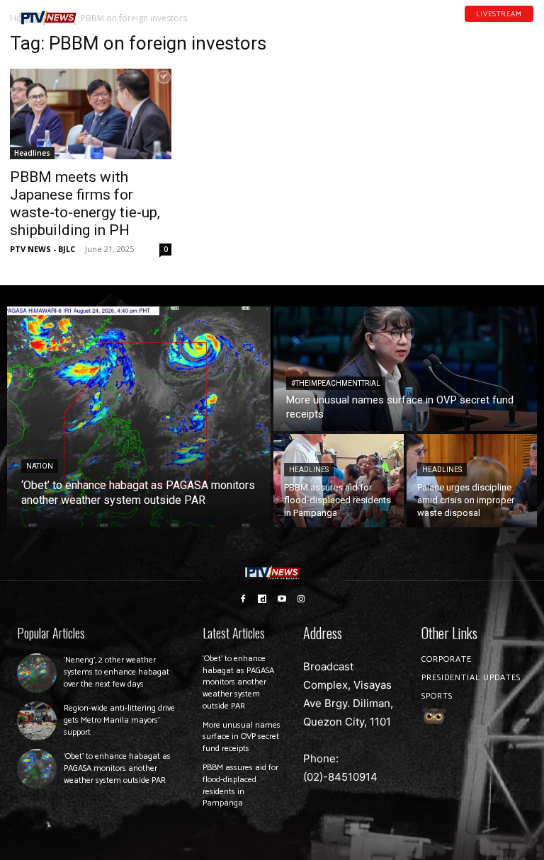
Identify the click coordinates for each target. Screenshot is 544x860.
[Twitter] (529, 28)
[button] (103, 12)
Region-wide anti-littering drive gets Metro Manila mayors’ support (119, 720)
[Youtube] (511, 28)
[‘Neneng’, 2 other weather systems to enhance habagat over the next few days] (37, 673)
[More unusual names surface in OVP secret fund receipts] (405, 368)
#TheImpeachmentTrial (335, 383)
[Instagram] (302, 598)
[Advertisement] (453, 103)
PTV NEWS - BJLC (42, 248)
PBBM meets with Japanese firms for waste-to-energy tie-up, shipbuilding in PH (85, 203)
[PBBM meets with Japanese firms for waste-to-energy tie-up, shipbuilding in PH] (90, 114)
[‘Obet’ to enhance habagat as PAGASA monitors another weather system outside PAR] (139, 416)
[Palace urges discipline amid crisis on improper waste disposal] (472, 480)
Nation (39, 466)
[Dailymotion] (492, 28)
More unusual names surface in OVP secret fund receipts (241, 737)
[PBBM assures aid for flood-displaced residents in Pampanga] (338, 480)
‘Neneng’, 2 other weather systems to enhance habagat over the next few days (116, 672)
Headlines (32, 153)
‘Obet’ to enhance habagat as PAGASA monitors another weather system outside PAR (117, 768)
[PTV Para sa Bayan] (48, 18)
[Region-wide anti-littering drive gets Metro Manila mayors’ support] (37, 721)
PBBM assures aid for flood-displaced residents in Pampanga (240, 785)
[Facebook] (474, 28)
